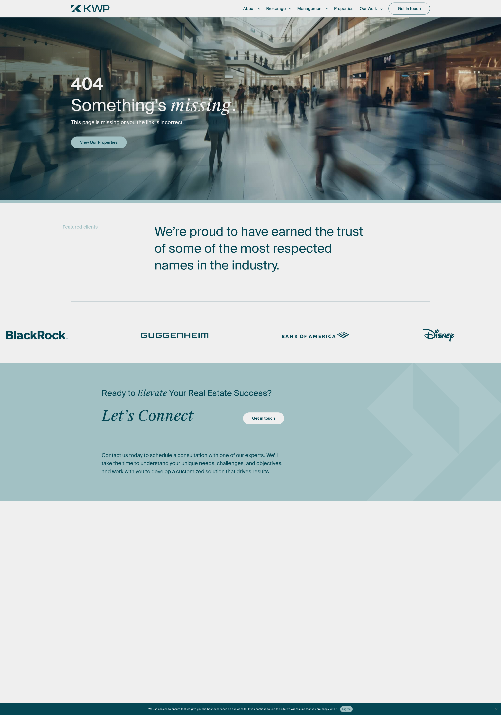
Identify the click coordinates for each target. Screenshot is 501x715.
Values (201, 577)
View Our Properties (99, 142)
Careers (202, 566)
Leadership (206, 545)
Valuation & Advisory (264, 577)
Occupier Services (262, 566)
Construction (317, 556)
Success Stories (389, 545)
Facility (310, 577)
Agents (201, 556)
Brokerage (253, 528)
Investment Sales (261, 556)
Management (318, 528)
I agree (346, 708)
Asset (309, 566)
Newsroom (384, 556)
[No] (496, 709)
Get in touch (263, 418)
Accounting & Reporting (329, 587)
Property (312, 545)
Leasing (250, 545)
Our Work (383, 528)
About (200, 528)
